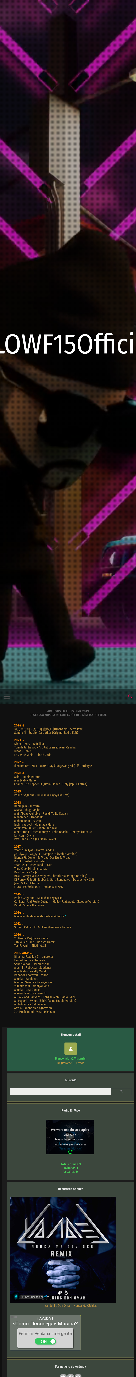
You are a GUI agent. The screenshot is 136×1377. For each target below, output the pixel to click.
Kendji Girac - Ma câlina (29, 905)
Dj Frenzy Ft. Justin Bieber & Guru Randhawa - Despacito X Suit (54, 880)
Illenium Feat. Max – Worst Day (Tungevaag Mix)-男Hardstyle (53, 766)
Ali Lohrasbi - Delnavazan (30, 1004)
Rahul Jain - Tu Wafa (27, 806)
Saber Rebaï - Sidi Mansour (31, 964)
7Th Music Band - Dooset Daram (34, 942)
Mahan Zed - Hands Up (28, 817)
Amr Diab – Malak (25, 780)
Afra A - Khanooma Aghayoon (33, 1008)
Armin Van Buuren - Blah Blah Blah (36, 828)
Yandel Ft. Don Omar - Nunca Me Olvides (71, 1306)
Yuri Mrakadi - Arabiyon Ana (31, 986)
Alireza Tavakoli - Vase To (30, 993)
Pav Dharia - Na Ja (26, 872)
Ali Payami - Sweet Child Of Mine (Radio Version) (45, 1001)
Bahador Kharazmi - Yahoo (31, 975)
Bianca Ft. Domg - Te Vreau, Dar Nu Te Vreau (42, 858)
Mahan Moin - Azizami (28, 821)
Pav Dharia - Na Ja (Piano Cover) (35, 839)
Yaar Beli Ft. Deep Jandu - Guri (33, 865)
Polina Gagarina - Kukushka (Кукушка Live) (41, 795)
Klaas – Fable (22, 751)
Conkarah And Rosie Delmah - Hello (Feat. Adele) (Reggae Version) (56, 902)
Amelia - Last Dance (27, 990)
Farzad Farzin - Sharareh (29, 960)
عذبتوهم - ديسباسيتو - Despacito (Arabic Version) (45, 854)
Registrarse (64, 1063)
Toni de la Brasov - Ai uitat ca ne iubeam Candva (45, 747)
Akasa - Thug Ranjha (27, 810)
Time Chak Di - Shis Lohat (30, 869)
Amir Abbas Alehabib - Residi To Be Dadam (41, 814)
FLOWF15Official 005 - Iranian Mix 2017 (38, 887)
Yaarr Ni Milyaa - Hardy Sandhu (34, 850)
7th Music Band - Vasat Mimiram (34, 1012)
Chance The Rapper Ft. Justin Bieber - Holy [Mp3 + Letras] (50, 784)
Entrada (79, 1063)
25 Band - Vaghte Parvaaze (31, 938)
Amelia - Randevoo (26, 979)
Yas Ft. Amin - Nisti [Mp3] (30, 946)
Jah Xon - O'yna (24, 836)
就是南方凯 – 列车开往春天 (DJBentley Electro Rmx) (48, 729)
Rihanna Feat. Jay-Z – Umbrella (33, 957)
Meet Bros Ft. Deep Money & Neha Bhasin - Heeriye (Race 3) (53, 832)
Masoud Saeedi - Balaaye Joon (33, 982)
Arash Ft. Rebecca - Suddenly (32, 968)
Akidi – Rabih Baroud (27, 777)
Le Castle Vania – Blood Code (32, 755)
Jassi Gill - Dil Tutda (26, 883)
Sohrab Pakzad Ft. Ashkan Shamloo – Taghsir (42, 927)
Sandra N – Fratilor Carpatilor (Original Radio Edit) (46, 733)
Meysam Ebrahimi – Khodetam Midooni (39, 916)
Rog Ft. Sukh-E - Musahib (30, 861)
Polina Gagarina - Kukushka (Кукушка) (38, 898)
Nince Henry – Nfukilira (29, 744)
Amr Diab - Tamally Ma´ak (30, 971)
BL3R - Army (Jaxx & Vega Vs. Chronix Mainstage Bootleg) (50, 876)
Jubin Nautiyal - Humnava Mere (34, 825)
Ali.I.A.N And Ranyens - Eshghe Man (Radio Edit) (44, 997)
